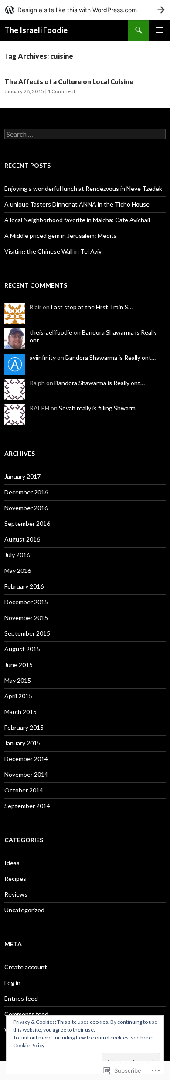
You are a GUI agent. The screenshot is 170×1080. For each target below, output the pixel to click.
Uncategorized (24, 910)
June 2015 (18, 664)
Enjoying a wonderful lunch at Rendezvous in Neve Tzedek (83, 188)
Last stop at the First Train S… (92, 307)
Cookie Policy (28, 1045)
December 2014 (26, 758)
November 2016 (26, 507)
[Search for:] (85, 134)
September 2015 (27, 633)
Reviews (15, 894)
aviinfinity (43, 357)
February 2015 (24, 727)
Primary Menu (159, 30)
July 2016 (17, 555)
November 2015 (26, 617)
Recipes (15, 878)
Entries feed (21, 998)
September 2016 (27, 523)
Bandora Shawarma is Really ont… (110, 357)
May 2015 (17, 680)
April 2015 (18, 696)
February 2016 (24, 586)
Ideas (12, 863)
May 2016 (17, 570)
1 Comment (61, 91)
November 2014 (26, 774)
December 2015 (26, 602)
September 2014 (27, 805)
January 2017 (22, 476)
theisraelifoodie (51, 332)
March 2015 (20, 711)
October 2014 (23, 790)
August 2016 (22, 539)
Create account (25, 967)
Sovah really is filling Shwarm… (99, 408)
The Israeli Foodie (36, 30)
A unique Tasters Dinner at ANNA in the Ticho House (77, 204)
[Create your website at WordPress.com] (85, 10)
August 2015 (22, 649)
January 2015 (22, 743)
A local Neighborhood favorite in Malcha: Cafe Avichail (77, 219)
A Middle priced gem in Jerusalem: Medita (60, 235)
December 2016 (26, 492)
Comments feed (26, 1014)
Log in (12, 982)
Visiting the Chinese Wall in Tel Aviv (53, 251)
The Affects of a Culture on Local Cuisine (68, 81)
